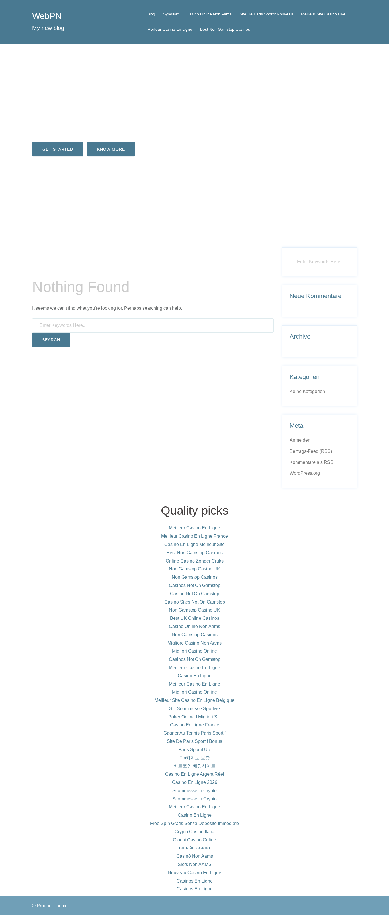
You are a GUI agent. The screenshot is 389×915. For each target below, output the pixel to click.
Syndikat (171, 14)
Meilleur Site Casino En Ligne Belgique (194, 700)
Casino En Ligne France (194, 724)
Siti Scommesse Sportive (194, 708)
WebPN (47, 16)
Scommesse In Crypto (194, 790)
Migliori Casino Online (194, 651)
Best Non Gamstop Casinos (225, 29)
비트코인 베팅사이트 (194, 765)
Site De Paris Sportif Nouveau (266, 14)
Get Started (57, 149)
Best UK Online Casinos (194, 618)
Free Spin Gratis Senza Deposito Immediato (194, 823)
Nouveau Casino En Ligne (194, 872)
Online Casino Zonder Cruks (195, 561)
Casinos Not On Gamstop (194, 585)
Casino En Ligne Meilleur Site (194, 544)
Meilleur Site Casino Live (323, 14)
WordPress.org (305, 473)
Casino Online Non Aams (209, 14)
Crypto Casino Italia (194, 831)
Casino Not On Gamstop (194, 593)
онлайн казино (194, 847)
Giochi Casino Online (194, 839)
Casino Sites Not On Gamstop (194, 602)
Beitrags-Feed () (311, 451)
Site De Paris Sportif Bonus (194, 741)
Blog (151, 14)
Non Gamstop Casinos (195, 577)
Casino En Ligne (195, 675)
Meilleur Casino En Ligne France (194, 536)
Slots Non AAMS (195, 864)
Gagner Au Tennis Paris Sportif (194, 733)
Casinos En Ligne (195, 881)
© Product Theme (50, 905)
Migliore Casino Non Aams (194, 643)
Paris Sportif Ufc (194, 749)
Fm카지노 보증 (194, 757)
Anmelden (300, 440)
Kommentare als (311, 462)
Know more (111, 149)
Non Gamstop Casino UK (194, 568)
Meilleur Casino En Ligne (169, 29)
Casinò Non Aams (194, 856)
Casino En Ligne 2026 (194, 782)
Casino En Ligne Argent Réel (194, 774)
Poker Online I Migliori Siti (194, 716)
